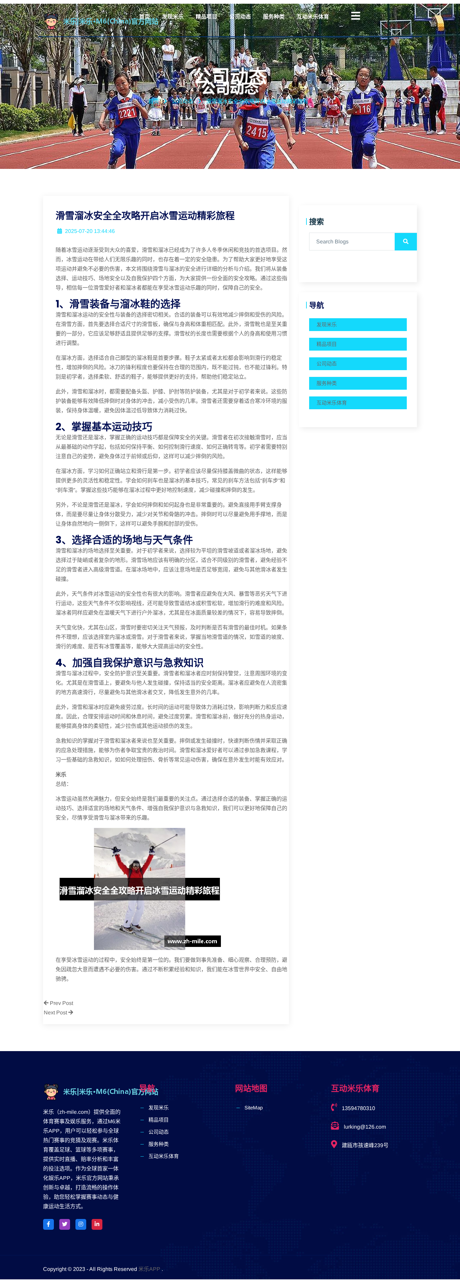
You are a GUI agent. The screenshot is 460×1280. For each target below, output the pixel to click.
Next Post (56, 1012)
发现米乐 (173, 17)
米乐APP (149, 1269)
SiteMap (253, 1107)
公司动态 (240, 17)
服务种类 (274, 17)
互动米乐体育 (313, 17)
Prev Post (60, 1003)
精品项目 (206, 17)
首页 (144, 17)
